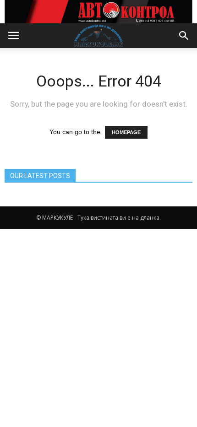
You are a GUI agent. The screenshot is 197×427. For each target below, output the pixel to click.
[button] (184, 35)
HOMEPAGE (126, 132)
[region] (98, 11)
